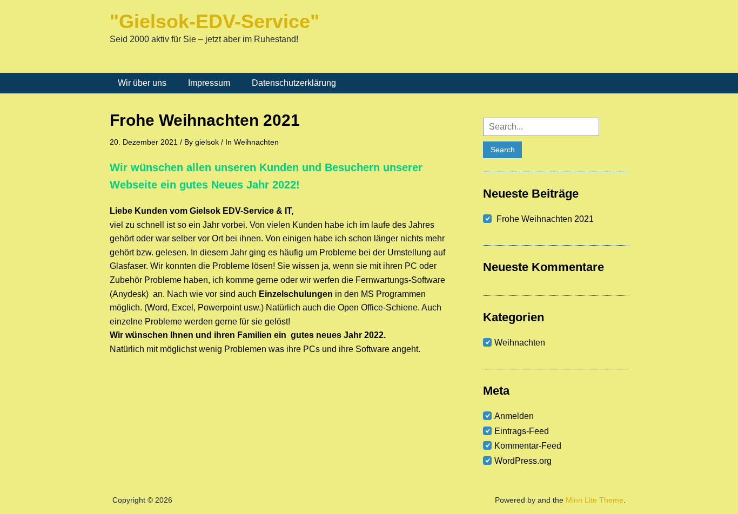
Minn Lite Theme (594, 500)
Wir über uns (142, 82)
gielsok (207, 142)
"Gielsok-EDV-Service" (214, 21)
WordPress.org (523, 460)
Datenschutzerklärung (294, 82)
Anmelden (514, 416)
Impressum (209, 82)
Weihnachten (256, 142)
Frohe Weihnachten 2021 (545, 219)
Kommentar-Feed (527, 445)
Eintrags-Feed (521, 431)
